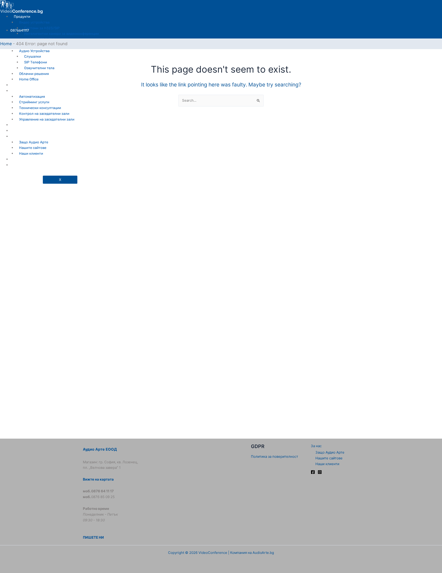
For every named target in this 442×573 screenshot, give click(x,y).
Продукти (22, 17)
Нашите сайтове (329, 458)
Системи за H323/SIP (42, 28)
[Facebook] (313, 472)
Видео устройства (34, 22)
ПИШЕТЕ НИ (93, 537)
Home (6, 43)
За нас (316, 446)
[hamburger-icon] (182, 16)
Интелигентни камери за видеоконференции (61, 34)
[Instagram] (320, 472)
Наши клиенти (327, 464)
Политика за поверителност (274, 456)
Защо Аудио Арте (329, 452)
